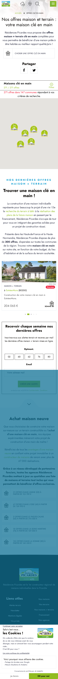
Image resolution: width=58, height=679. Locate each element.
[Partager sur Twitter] (34, 70)
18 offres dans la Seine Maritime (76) (29, 529)
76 (39, 356)
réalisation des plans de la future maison (31, 213)
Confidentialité (34, 390)
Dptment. (29, 349)
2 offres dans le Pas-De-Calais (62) (28, 517)
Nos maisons (44, 599)
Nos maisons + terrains (44, 609)
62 (29, 356)
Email (29, 364)
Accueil (18, 13)
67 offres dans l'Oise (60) (26, 504)
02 (9, 356)
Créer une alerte (29, 384)
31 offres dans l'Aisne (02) (26, 492)
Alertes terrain (15, 605)
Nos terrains (44, 604)
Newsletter (15, 610)
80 (49, 356)
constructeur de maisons (16, 457)
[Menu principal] (53, 4)
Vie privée (15, 621)
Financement (44, 614)
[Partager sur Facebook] (24, 70)
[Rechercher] (37, 3)
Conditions (43, 390)
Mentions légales (15, 615)
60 (19, 356)
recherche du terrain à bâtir (20, 211)
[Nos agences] (30, 3)
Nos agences (44, 620)
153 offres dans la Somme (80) (28, 541)
